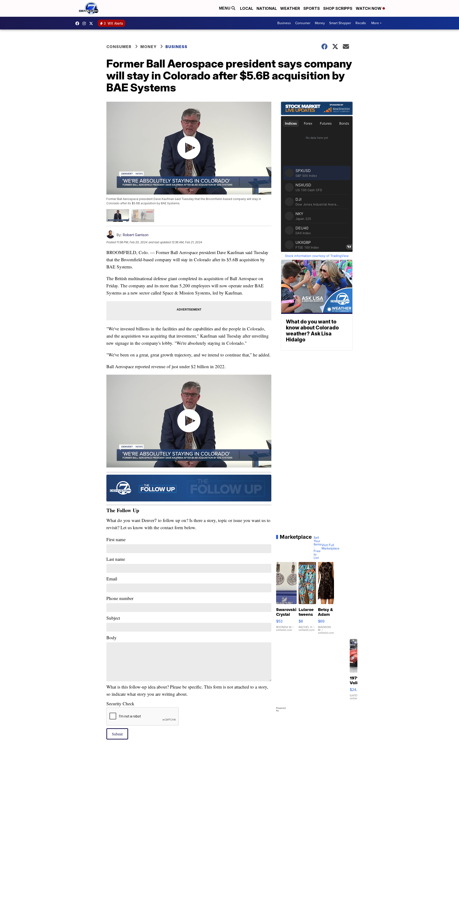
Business (284, 23)
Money (320, 23)
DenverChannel (92, 23)
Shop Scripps (337, 8)
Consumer (303, 23)
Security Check (120, 703)
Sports (311, 8)
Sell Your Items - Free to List (318, 548)
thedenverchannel (85, 23)
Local (246, 8)
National (267, 8)
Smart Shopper (340, 23)
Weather (290, 8)
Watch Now (369, 8)
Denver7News (78, 23)
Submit (117, 733)
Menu (225, 8)
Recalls (360, 23)
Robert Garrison (135, 235)
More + (376, 23)
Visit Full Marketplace (330, 547)
